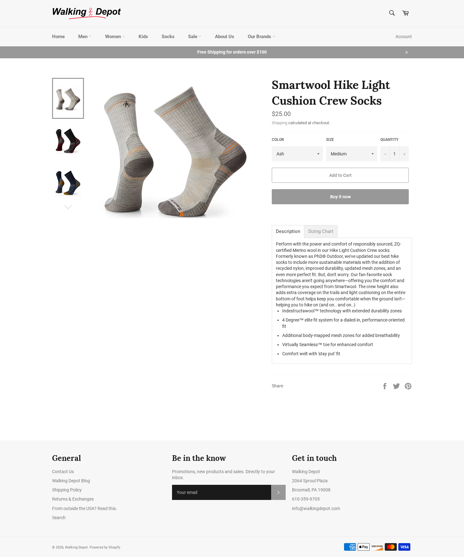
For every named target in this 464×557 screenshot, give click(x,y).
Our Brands (260, 36)
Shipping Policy (67, 489)
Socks (168, 36)
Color (278, 139)
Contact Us (63, 471)
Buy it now (340, 196)
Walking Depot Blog (71, 480)
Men (83, 36)
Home (58, 36)
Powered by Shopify (105, 547)
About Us (224, 36)
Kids (143, 36)
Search (59, 517)
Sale (193, 36)
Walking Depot (76, 547)
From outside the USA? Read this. (84, 508)
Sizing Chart (320, 231)
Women (113, 36)
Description (288, 231)
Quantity (389, 139)
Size (330, 139)
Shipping (279, 122)
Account (404, 36)
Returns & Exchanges (73, 499)
